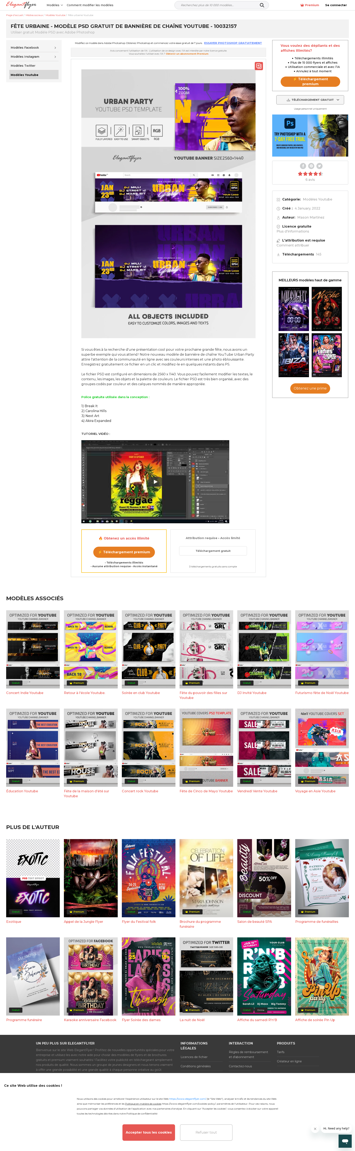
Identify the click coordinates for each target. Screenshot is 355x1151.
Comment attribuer (293, 245)
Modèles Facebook (25, 47)
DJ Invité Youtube (251, 693)
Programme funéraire (24, 1020)
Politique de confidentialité (141, 1113)
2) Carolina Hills (93, 411)
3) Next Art (90, 416)
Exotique (13, 922)
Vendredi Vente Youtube (257, 791)
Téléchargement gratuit (213, 550)
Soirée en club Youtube (141, 693)
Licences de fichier (194, 1057)
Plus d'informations (293, 231)
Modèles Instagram (25, 56)
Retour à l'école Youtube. (84, 693)
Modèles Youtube (317, 199)
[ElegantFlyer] (21, 5)
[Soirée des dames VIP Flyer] (327, 355)
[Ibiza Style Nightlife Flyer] (294, 355)
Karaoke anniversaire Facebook (90, 1020)
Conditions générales (196, 1066)
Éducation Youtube (22, 791)
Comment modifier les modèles (90, 5)
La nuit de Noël (192, 1020)
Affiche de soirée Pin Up (315, 1020)
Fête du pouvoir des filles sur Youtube (203, 695)
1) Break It (89, 406)
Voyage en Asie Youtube (315, 791)
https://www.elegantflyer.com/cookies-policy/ (189, 1103)
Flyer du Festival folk (139, 922)
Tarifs (280, 1052)
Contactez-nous (240, 1066)
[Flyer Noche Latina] (327, 309)
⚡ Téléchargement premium (124, 552)
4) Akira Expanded (96, 421)
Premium (312, 5)
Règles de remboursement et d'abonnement (248, 1054)
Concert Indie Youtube (24, 693)
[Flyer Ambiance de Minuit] (294, 309)
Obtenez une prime (310, 389)
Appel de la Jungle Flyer (83, 922)
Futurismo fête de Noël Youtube (322, 693)
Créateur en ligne (289, 1061)
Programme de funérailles (316, 922)
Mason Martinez (310, 217)
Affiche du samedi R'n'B (257, 1020)
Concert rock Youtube (140, 791)
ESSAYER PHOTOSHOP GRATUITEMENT (233, 43)
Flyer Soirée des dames (141, 1020)
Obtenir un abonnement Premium (187, 53)
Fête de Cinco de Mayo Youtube (206, 791)
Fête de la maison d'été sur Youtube (86, 793)
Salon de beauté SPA (254, 922)
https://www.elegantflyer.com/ (187, 1098)
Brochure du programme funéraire (200, 924)
